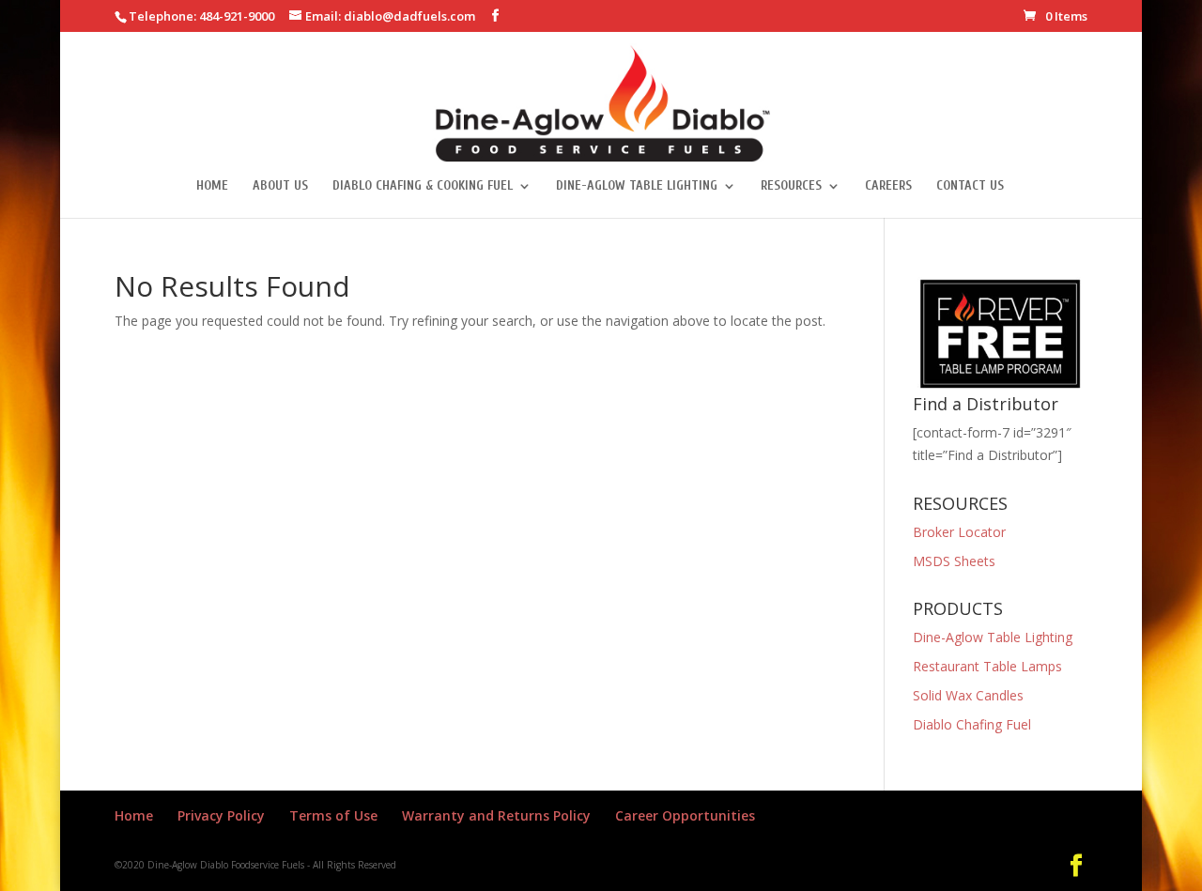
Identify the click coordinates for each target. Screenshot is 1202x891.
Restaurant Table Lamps (987, 666)
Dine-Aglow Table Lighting (636, 186)
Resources (791, 186)
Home (212, 186)
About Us (280, 186)
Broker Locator (959, 532)
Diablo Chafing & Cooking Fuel (422, 186)
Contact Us (970, 186)
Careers (888, 186)
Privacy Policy (221, 815)
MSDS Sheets (954, 561)
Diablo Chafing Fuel (972, 724)
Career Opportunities (685, 815)
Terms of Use (333, 815)
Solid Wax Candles (968, 695)
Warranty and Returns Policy (496, 815)
